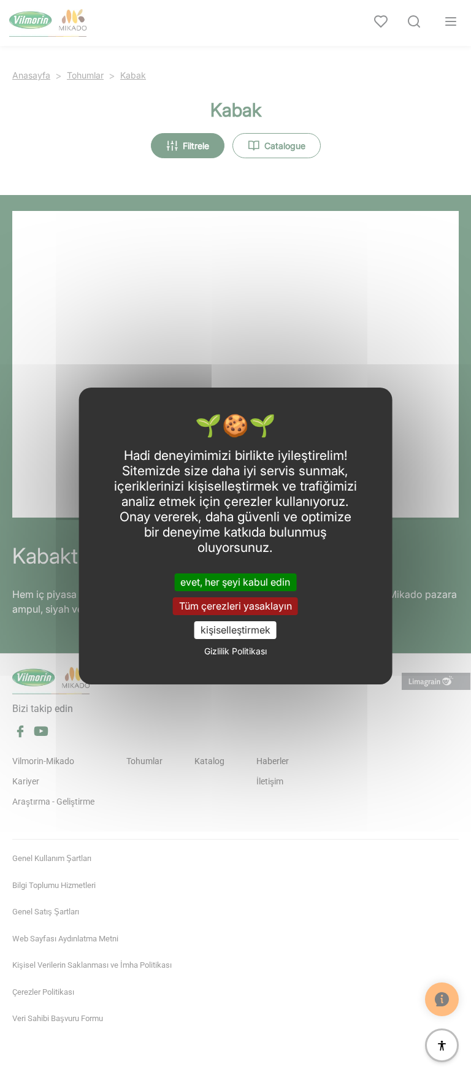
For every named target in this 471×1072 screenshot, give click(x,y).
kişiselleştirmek (235, 630)
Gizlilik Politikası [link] (235, 651)
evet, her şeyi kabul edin (235, 581)
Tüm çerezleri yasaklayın (235, 606)
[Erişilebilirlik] (442, 1045)
